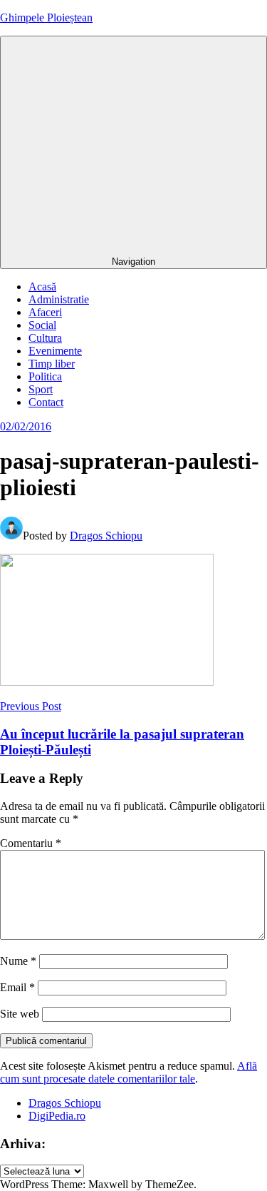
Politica (45, 376)
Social (42, 325)
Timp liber (51, 364)
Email (17, 987)
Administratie (58, 299)
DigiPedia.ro (56, 1116)
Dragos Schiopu (106, 535)
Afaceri (45, 312)
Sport (40, 389)
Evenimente (55, 351)
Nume (18, 961)
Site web (19, 1014)
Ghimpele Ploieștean (46, 17)
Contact (45, 402)
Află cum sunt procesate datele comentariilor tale (128, 1072)
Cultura (45, 338)
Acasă (42, 286)
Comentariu (30, 843)
